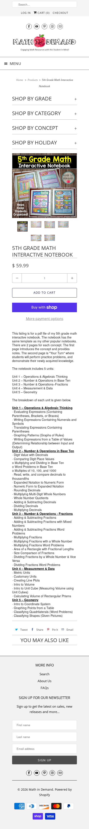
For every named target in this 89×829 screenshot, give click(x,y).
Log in (26, 13)
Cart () (43, 13)
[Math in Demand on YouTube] (37, 26)
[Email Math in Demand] (60, 26)
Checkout (60, 13)
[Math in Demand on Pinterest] (44, 26)
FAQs (45, 688)
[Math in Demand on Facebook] (29, 26)
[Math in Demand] (44, 43)
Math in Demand (41, 789)
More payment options (44, 318)
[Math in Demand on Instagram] (52, 26)
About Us (44, 681)
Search (44, 674)
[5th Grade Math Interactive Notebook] (44, 185)
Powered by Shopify (55, 792)
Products (33, 80)
